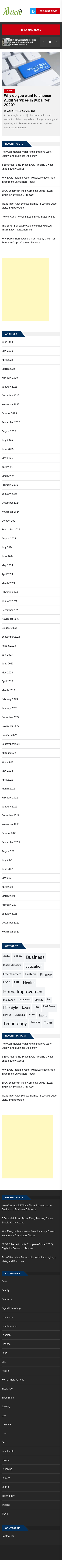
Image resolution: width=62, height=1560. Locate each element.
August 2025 (9, 431)
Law (48, 999)
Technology (15, 1023)
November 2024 (10, 511)
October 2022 (9, 735)
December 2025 (10, 395)
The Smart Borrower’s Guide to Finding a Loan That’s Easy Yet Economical (27, 227)
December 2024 (10, 502)
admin (10, 111)
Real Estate (49, 1006)
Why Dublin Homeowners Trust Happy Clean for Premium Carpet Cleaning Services (28, 240)
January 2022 (9, 806)
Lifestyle (10, 1007)
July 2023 (7, 654)
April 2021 (7, 886)
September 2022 (11, 743)
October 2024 (9, 520)
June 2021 (8, 869)
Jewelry (39, 999)
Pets (36, 1006)
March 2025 (8, 476)
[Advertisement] (25, 289)
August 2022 (9, 752)
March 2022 (8, 788)
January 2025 (9, 493)
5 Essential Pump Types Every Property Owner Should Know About (27, 166)
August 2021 (9, 851)
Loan (26, 1007)
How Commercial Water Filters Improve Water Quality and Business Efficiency (23, 42)
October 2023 (9, 627)
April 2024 (7, 574)
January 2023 (9, 708)
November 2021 (10, 824)
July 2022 (7, 761)
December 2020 (10, 922)
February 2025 (10, 484)
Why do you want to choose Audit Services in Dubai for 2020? (27, 100)
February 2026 (10, 377)
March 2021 (8, 895)
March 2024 (8, 583)
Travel (48, 1023)
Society (32, 1014)
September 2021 (11, 842)
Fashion (30, 974)
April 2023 (7, 681)
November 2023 (10, 618)
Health (29, 982)
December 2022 (10, 717)
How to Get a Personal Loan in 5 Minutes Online (28, 216)
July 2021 (7, 860)
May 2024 (7, 565)
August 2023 (9, 645)
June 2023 (8, 663)
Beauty (18, 955)
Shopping (20, 1014)
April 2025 (7, 467)
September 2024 (11, 529)
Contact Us (8, 1536)
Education (33, 966)
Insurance (9, 999)
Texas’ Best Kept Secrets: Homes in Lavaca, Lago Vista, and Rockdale (29, 205)
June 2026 (8, 342)
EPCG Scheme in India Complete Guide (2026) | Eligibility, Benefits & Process (28, 192)
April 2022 (7, 779)
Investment (25, 999)
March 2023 (8, 690)
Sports (43, 1015)
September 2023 (11, 636)
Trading (35, 1022)
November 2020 (10, 931)
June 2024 (8, 556)
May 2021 (7, 877)
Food (6, 982)
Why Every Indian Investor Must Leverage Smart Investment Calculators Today (28, 179)
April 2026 (7, 359)
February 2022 (10, 797)
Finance (10, 91)
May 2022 (7, 770)
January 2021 (9, 913)
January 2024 (9, 601)
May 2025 (7, 458)
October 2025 (9, 413)
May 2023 (7, 672)
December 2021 (10, 815)
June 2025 (8, 449)
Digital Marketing (12, 965)
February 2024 (10, 592)
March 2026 (8, 368)
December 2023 (10, 610)
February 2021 (10, 904)
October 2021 (9, 833)
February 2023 (10, 699)
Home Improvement (23, 992)
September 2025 (11, 422)
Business (35, 957)
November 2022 (10, 726)
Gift (16, 982)
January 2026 (9, 386)
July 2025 (7, 440)
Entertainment (12, 974)
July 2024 (7, 547)
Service (7, 1014)
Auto (6, 956)
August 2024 (9, 538)
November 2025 (10, 404)
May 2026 (7, 350)
